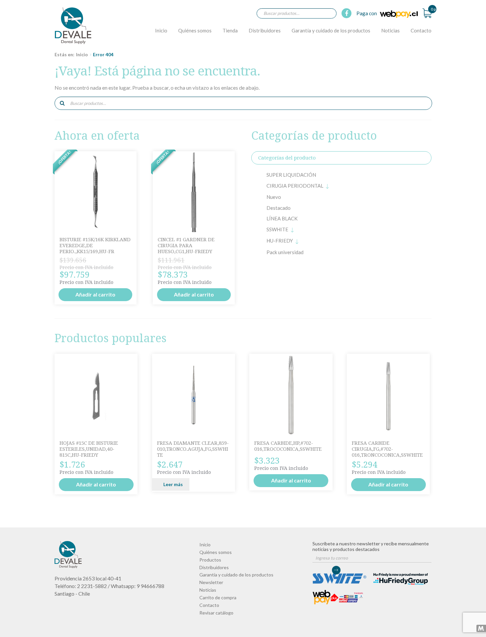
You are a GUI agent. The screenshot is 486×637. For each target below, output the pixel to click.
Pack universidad (285, 252)
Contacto (421, 30)
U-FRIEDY (279, 241)
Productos (210, 560)
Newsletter (211, 582)
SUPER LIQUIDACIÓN (291, 175)
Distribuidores (265, 30)
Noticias (390, 30)
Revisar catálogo (216, 612)
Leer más (173, 484)
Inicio (161, 30)
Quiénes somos (195, 30)
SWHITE (277, 229)
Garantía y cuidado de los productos (331, 30)
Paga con (367, 13)
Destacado (278, 208)
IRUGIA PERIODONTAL (294, 186)
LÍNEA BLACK (282, 218)
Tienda (230, 30)
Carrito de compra (217, 597)
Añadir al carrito (95, 294)
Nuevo (273, 197)
